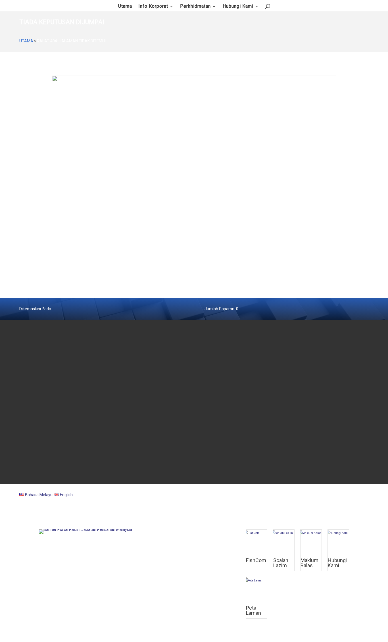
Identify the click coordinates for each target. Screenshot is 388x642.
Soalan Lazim (280, 562)
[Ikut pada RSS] (365, 472)
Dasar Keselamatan (219, 395)
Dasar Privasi (214, 403)
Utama (26, 41)
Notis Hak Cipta (216, 418)
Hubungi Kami (238, 6)
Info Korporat (153, 6)
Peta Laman (213, 426)
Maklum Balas (309, 562)
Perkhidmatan (195, 6)
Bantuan (210, 433)
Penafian (210, 410)
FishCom (256, 560)
